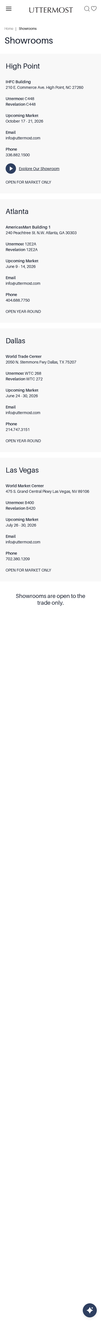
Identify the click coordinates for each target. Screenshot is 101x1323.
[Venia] (50, 8)
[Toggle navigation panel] (8, 8)
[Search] (87, 8)
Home (8, 29)
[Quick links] (90, 1310)
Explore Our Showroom (39, 168)
